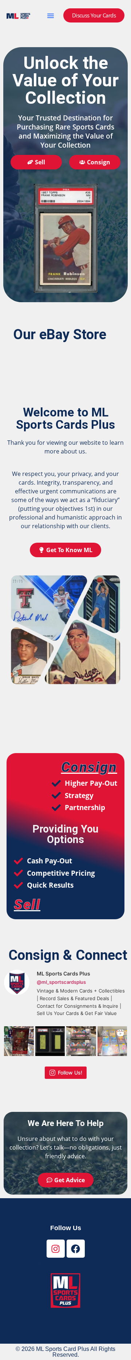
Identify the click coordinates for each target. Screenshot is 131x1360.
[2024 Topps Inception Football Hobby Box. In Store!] (81, 1041)
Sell (27, 904)
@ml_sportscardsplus (61, 982)
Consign (89, 767)
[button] (50, 15)
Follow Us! (70, 1072)
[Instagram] (56, 1249)
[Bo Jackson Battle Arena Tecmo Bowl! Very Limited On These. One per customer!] (19, 1041)
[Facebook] (76, 1249)
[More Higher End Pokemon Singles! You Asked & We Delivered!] (112, 1041)
